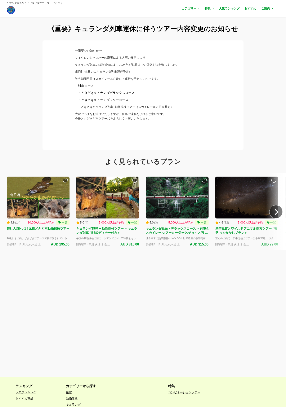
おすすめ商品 (24, 398)
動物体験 (72, 398)
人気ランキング (229, 8)
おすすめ (250, 8)
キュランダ (73, 404)
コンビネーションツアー (184, 392)
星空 (69, 392)
